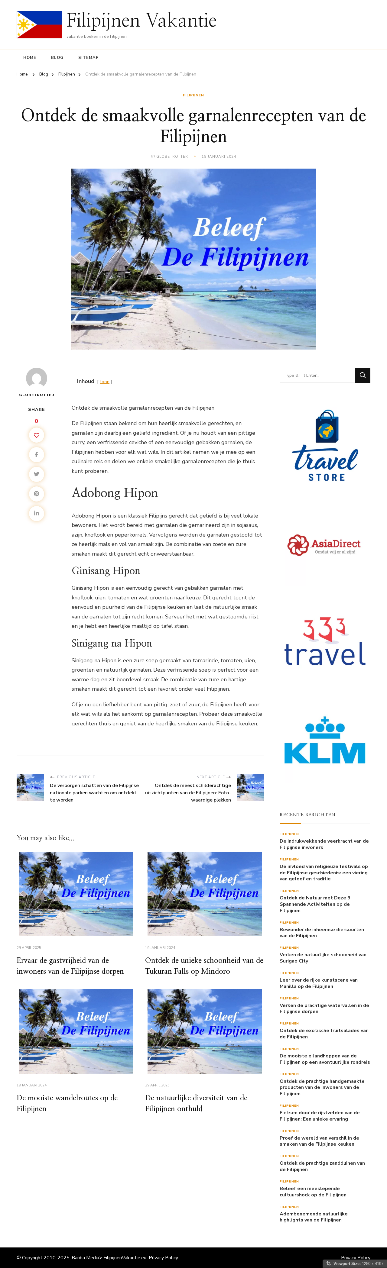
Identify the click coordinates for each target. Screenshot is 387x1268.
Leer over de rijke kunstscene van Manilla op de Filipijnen (319, 983)
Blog (57, 57)
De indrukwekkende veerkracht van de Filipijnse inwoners (324, 844)
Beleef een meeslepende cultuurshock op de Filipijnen (313, 1192)
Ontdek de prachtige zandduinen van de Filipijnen (322, 1166)
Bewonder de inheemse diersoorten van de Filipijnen (322, 933)
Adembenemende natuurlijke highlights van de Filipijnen (314, 1217)
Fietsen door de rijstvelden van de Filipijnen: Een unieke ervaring (320, 1116)
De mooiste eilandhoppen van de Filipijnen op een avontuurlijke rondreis (325, 1059)
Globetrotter (172, 156)
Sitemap (88, 57)
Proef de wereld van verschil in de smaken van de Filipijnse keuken (319, 1141)
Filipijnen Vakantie (142, 21)
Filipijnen (193, 95)
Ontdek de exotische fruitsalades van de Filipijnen (324, 1034)
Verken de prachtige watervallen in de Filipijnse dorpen (324, 1008)
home (29, 57)
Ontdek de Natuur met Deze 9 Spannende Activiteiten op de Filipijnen (315, 904)
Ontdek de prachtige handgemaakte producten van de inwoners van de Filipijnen (322, 1087)
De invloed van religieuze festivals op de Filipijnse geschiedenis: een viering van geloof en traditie (324, 872)
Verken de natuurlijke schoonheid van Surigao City (323, 958)
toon (104, 382)
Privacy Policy (163, 1257)
